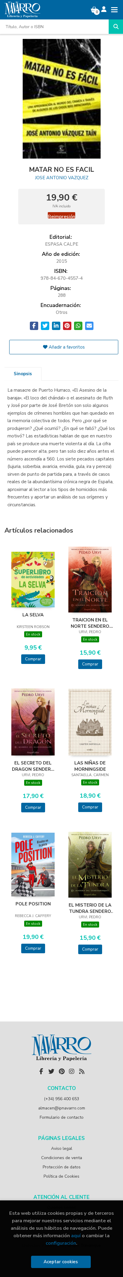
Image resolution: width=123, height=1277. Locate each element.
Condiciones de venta (61, 1158)
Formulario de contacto (62, 1117)
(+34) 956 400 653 (61, 1099)
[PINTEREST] (61, 1071)
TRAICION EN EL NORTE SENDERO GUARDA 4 (90, 623)
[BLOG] (81, 1071)
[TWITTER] (51, 1071)
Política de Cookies (61, 1176)
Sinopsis (23, 374)
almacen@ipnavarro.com (61, 1108)
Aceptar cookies (61, 1262)
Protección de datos (62, 1167)
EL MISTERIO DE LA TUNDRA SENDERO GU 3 (90, 908)
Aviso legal (61, 1148)
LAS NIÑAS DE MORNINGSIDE (90, 766)
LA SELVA (33, 615)
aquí (76, 1235)
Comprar (33, 659)
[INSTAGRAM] (71, 1071)
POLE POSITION (33, 904)
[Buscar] (116, 26)
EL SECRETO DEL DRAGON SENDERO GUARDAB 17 (33, 766)
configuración (61, 1243)
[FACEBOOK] (41, 1071)
